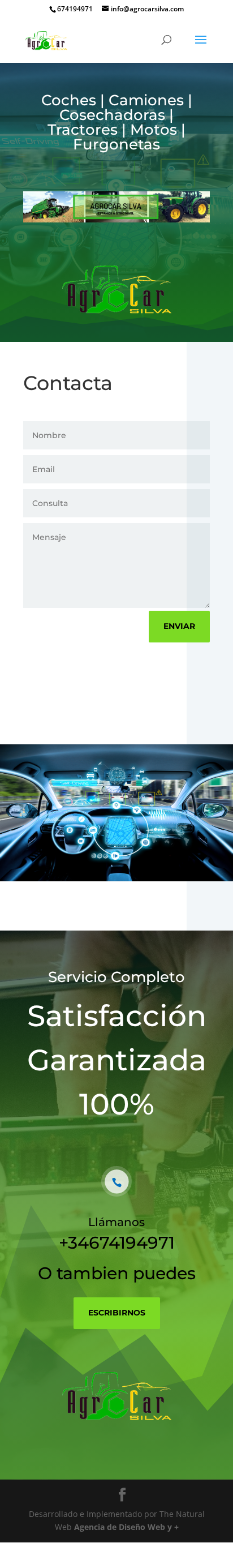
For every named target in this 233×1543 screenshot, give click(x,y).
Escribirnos (116, 1313)
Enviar (179, 626)
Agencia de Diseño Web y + (126, 1526)
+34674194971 (117, 1242)
